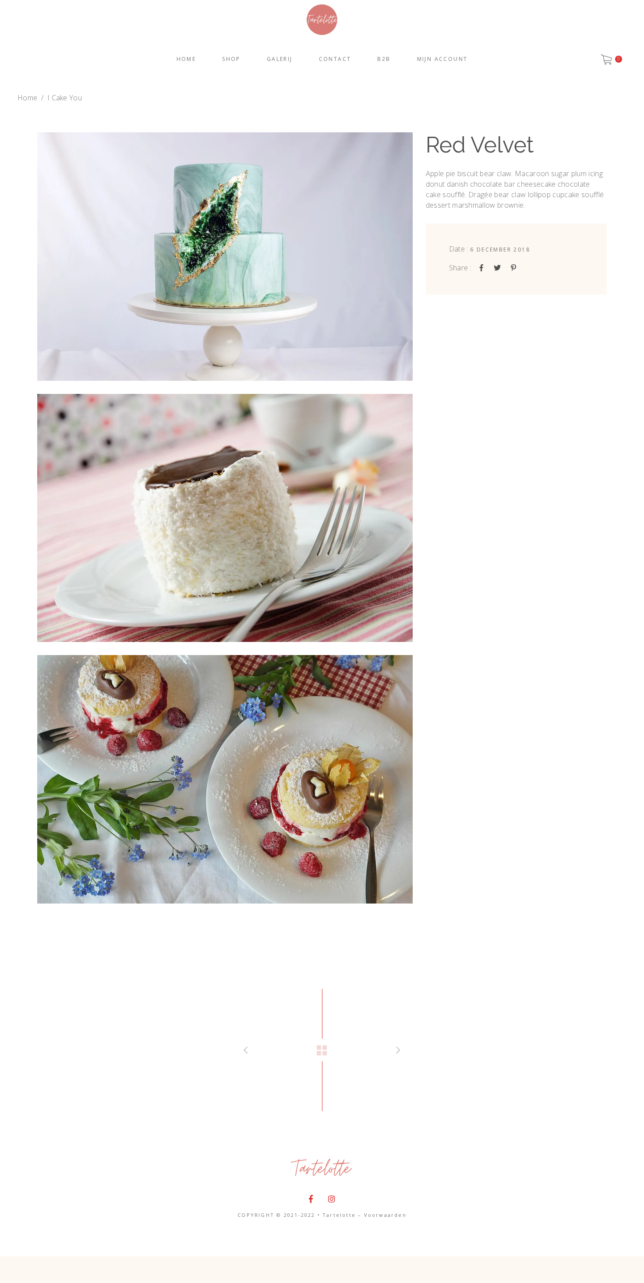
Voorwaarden (385, 1215)
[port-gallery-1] (225, 256)
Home (27, 98)
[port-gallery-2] (225, 518)
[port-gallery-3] (225, 779)
